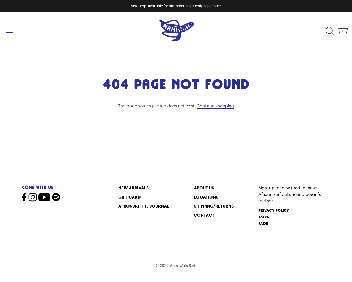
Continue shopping (215, 105)
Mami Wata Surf (182, 265)
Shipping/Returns (214, 206)
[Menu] (10, 30)
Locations (206, 197)
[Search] (329, 31)
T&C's (263, 216)
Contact (204, 215)
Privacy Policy (273, 210)
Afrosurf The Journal (143, 206)
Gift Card (129, 197)
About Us (204, 188)
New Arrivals (133, 188)
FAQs (263, 223)
